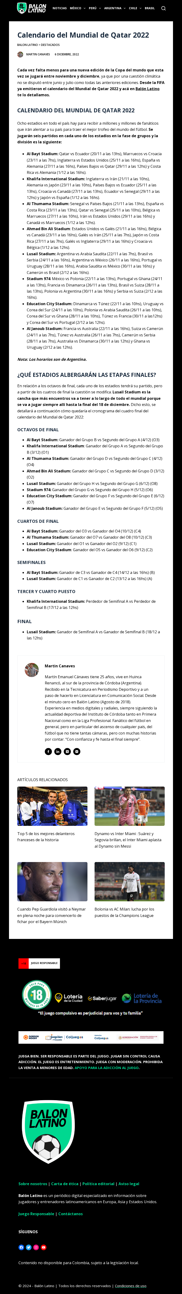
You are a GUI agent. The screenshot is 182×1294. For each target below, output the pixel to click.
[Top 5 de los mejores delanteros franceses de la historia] (52, 806)
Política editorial (98, 1183)
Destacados (50, 45)
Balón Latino (147, 88)
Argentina (112, 8)
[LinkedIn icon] (57, 751)
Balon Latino (27, 45)
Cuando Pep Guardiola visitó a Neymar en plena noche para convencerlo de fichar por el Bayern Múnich (51, 915)
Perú (92, 8)
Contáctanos (70, 1213)
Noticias (60, 8)
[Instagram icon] (76, 751)
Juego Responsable (36, 1213)
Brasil (150, 8)
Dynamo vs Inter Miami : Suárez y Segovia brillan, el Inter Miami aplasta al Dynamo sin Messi (128, 840)
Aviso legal (128, 1183)
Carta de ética (64, 1183)
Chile (133, 8)
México (75, 8)
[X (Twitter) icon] (67, 751)
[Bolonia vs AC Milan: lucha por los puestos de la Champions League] (130, 881)
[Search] (163, 8)
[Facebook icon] (48, 751)
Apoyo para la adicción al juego (107, 1067)
